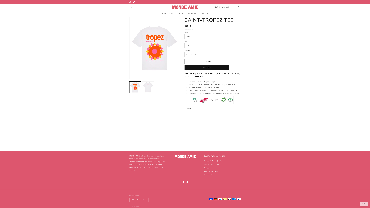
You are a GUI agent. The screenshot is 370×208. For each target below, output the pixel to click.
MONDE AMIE (138, 207)
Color (186, 33)
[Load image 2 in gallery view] (148, 87)
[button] (131, 7)
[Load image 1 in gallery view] (135, 87)
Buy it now (207, 67)
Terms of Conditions (211, 171)
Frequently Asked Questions (214, 161)
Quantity (187, 50)
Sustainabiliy (208, 175)
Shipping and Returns (211, 164)
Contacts (207, 168)
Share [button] (189, 108)
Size (186, 41)
